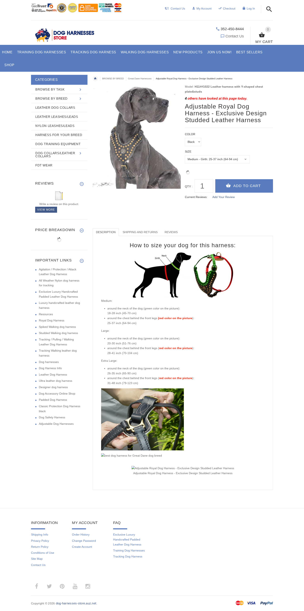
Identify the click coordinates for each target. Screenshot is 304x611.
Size (188, 151)
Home (95, 78)
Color (190, 134)
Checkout (229, 8)
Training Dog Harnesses (129, 550)
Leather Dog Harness (53, 374)
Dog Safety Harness (52, 417)
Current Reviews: (196, 197)
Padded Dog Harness (53, 399)
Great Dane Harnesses (140, 78)
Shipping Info (39, 534)
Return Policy (39, 546)
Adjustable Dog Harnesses (56, 423)
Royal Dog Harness (51, 320)
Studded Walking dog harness (58, 333)
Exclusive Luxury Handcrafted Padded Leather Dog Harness (127, 539)
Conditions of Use (42, 552)
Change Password (84, 540)
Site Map (37, 558)
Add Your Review (223, 197)
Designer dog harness (53, 387)
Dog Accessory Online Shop (57, 393)
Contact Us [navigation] (178, 8)
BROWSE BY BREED (113, 78)
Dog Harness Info (50, 368)
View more (46, 209)
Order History (81, 534)
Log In (251, 8)
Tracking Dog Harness (127, 556)
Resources (46, 314)
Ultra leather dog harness (55, 380)
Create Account (82, 546)
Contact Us (234, 36)
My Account (204, 8)
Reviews (171, 232)
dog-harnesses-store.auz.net (76, 603)
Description (106, 232)
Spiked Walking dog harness (57, 326)
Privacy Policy (40, 540)
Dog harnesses (49, 362)
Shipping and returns (140, 232)
